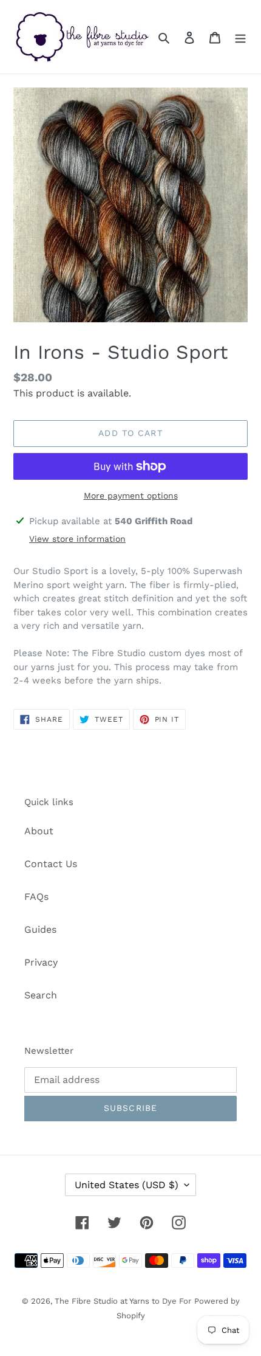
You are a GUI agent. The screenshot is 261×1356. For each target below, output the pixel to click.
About (38, 831)
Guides (40, 929)
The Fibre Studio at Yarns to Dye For (123, 1301)
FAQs (36, 896)
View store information (77, 539)
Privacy (41, 962)
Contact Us (50, 864)
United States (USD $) (126, 1185)
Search (40, 995)
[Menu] (240, 37)
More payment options (131, 495)
